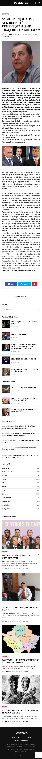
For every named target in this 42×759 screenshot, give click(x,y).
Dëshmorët (5, 468)
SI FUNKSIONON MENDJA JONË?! (23, 359)
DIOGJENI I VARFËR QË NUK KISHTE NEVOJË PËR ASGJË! (24, 371)
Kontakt (23, 738)
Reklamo (30, 738)
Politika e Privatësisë (21, 740)
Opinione (5, 14)
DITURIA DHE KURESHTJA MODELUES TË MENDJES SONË (20, 711)
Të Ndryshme (6, 505)
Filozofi (4, 475)
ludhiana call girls (7, 455)
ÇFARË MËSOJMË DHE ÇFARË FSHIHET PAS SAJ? (22, 411)
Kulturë (4, 486)
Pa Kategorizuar (7, 497)
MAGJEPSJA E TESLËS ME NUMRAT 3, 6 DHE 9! (25, 323)
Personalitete (6, 501)
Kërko (38, 309)
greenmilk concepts (8, 448)
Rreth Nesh (15, 738)
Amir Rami (24, 755)
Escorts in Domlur (7, 440)
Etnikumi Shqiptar (7, 472)
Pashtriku (21, 3)
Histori (4, 479)
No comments (8, 36)
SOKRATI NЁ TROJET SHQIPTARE (23, 387)
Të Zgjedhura (6, 509)
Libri (3, 490)
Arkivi (8, 738)
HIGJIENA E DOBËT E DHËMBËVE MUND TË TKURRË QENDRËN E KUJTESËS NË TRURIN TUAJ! (23, 347)
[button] (3, 3)
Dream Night (6, 426)
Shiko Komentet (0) (21, 296)
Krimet (4, 483)
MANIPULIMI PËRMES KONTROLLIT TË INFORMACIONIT (24, 399)
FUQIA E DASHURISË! (19, 334)
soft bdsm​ (5, 433)
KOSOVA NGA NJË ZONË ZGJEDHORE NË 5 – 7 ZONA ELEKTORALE (20, 661)
